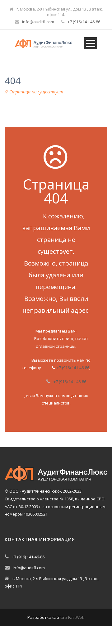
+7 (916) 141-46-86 (84, 22)
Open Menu (90, 43)
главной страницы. (57, 346)
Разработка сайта (45, 617)
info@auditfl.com (38, 22)
